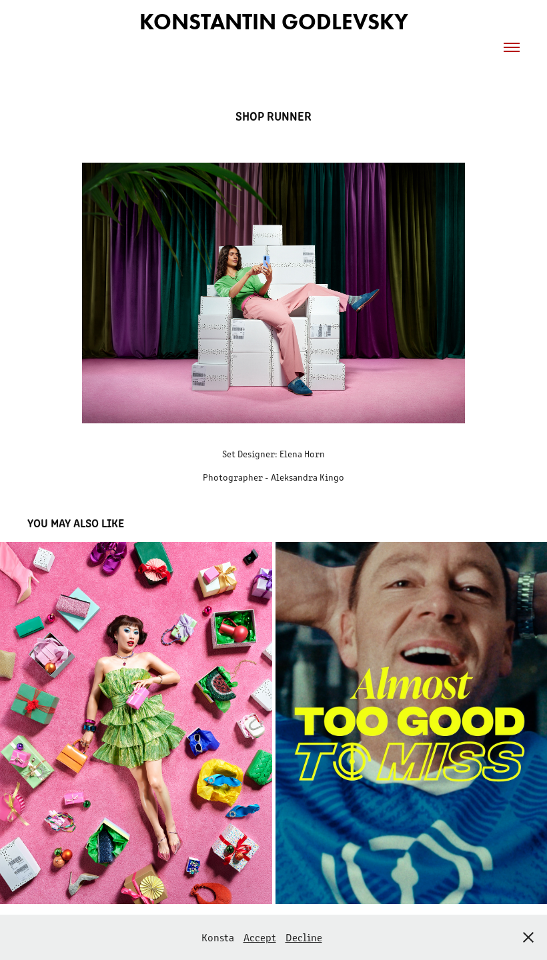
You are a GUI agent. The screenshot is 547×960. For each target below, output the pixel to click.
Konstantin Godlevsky (273, 21)
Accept (259, 937)
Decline (304, 937)
